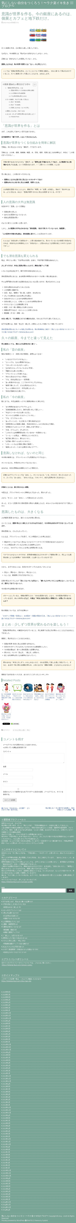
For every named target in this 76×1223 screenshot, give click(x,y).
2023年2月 (6, 1102)
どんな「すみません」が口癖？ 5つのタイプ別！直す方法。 (15, 809)
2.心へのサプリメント (10, 910)
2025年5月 (6, 1031)
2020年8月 (6, 1181)
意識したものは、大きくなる (16, 111)
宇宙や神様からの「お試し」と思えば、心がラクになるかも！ (39, 696)
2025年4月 (6, 1034)
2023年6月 (6, 1092)
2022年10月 (6, 1113)
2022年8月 (6, 1118)
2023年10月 (6, 1081)
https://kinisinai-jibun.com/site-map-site (16, 981)
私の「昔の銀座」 (16, 102)
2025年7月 (6, 1026)
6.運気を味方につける (10, 927)
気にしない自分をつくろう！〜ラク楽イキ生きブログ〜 (35, 4)
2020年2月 (6, 1197)
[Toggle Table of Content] (33, 84)
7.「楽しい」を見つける (10, 935)
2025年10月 (6, 1018)
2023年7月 (6, 1089)
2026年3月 (6, 1005)
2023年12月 (6, 1076)
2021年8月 (6, 1149)
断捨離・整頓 (9, 930)
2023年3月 (6, 1099)
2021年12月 (6, 1139)
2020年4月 (6, 1191)
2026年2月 (6, 1008)
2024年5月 (6, 1063)
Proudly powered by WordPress (13, 1220)
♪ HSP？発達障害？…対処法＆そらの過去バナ (18, 949)
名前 (4, 767)
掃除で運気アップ (10, 932)
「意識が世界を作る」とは (14, 88)
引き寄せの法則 (9, 916)
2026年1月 (6, 1010)
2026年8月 (6, 992)
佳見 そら (16, 22)
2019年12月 (6, 1202)
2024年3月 (6, 1068)
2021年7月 (6, 1152)
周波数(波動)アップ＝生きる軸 (15, 944)
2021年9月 (6, 1147)
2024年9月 (6, 1052)
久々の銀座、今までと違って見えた (18, 99)
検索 (3, 888)
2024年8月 (6, 1055)
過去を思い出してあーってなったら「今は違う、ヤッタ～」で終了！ (60, 696)
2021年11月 (6, 1142)
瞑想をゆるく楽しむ (11, 907)
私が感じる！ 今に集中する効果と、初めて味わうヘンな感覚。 (60, 809)
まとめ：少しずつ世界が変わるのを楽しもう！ (21, 114)
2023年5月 (6, 1094)
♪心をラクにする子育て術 (11, 947)
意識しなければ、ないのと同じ (20, 107)
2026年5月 (6, 1000)
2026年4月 (6, 1002)
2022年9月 (6, 1115)
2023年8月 (6, 1086)
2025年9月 (6, 1021)
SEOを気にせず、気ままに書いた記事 (15, 901)
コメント (7, 751)
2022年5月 (6, 1126)
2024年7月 (6, 1058)
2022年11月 (6, 1110)
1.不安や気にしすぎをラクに (12, 904)
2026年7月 (6, 995)
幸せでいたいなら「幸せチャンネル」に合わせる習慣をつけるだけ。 (17, 696)
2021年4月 (6, 1160)
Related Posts (15, 116)
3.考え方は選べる (8, 913)
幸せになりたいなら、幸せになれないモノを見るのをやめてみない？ (28, 696)
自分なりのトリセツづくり (13, 952)
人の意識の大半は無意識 (18, 93)
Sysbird (45, 1220)
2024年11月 (6, 1047)
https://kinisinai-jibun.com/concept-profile (17, 882)
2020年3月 (6, 1194)
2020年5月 (6, 1189)
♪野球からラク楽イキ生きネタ (13, 938)
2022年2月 (6, 1134)
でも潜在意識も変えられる (19, 96)
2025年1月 (6, 1042)
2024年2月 (6, 1071)
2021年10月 (6, 1144)
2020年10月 (6, 1176)
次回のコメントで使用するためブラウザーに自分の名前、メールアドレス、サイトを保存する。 (33, 793)
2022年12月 (6, 1107)
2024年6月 (6, 1060)
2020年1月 (6, 1199)
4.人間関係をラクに (9, 922)
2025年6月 (6, 1029)
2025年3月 (6, 1037)
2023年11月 (6, 1079)
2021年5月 (6, 1157)
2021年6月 (6, 1155)
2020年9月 (6, 1178)
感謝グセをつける (10, 918)
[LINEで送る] (15, 724)
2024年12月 (6, 1044)
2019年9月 (6, 1210)
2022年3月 (6, 1131)
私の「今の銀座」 (16, 105)
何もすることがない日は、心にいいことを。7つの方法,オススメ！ (6, 716)
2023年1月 (6, 1105)
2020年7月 (6, 1184)
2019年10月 (6, 1207)
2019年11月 (6, 1205)
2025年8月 (6, 1023)
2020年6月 (6, 1186)
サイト (5, 782)
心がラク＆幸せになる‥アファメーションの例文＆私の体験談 (50, 696)
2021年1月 (6, 1168)
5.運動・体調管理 (8, 924)
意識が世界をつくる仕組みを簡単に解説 (22, 90)
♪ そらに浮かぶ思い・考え (21, 730)
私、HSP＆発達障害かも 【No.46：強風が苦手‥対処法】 (6, 696)
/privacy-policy (16, 965)
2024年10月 (6, 1050)
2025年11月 (6, 1015)
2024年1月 (6, 1073)
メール (5, 774)
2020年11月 (6, 1173)
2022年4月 (6, 1128)
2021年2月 (6, 1165)
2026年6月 (6, 997)
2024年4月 (6, 1065)
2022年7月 (6, 1121)
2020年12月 (6, 1170)
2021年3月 (6, 1163)
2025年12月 (6, 1013)
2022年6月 (6, 1123)
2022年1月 (6, 1136)
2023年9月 (6, 1084)
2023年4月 (6, 1097)
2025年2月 (6, 1039)
